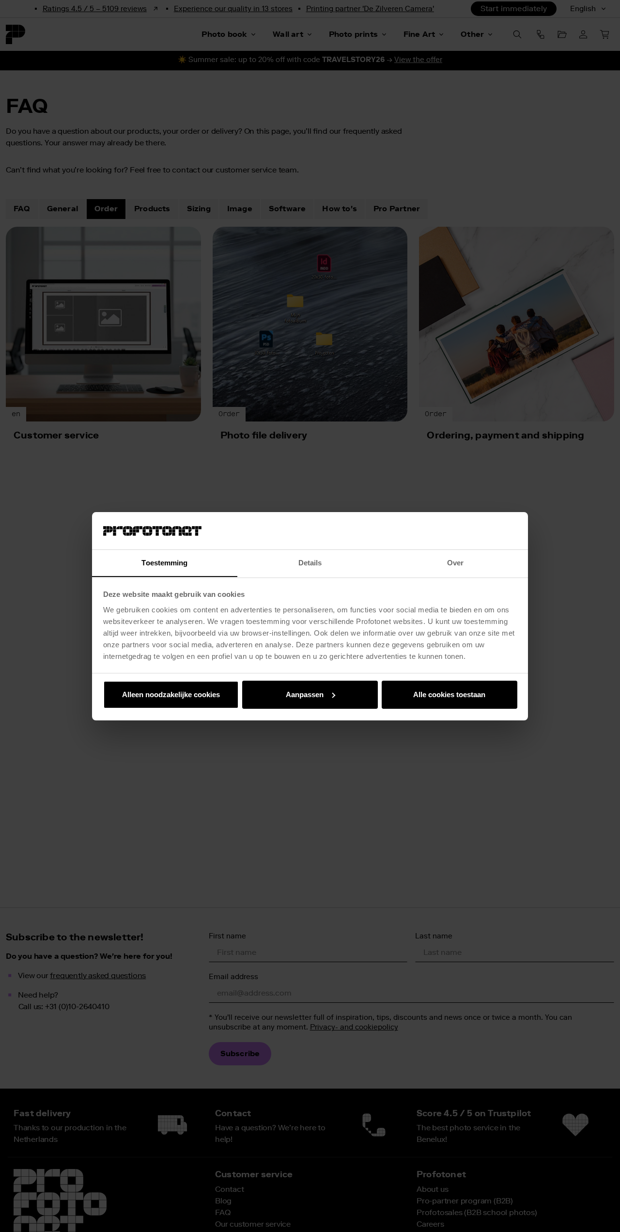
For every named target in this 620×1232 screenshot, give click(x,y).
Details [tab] (310, 562)
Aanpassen (305, 694)
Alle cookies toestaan (449, 694)
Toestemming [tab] (164, 562)
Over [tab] (455, 562)
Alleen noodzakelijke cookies (171, 694)
